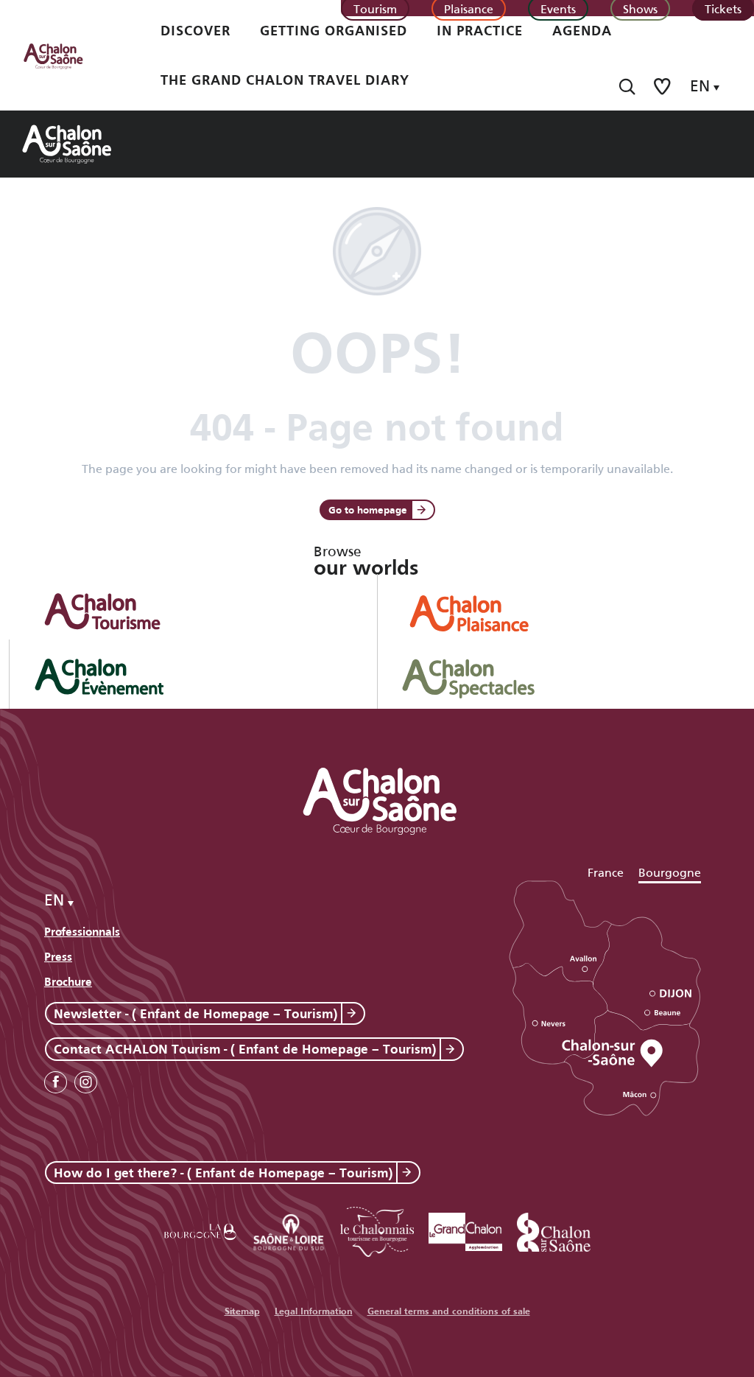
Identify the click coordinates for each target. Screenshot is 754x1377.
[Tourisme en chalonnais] (377, 1229)
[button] (627, 87)
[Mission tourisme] (288, 1229)
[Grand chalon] (465, 1229)
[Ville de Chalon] (554, 1229)
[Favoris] (663, 86)
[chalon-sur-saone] (67, 55)
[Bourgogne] (200, 1229)
